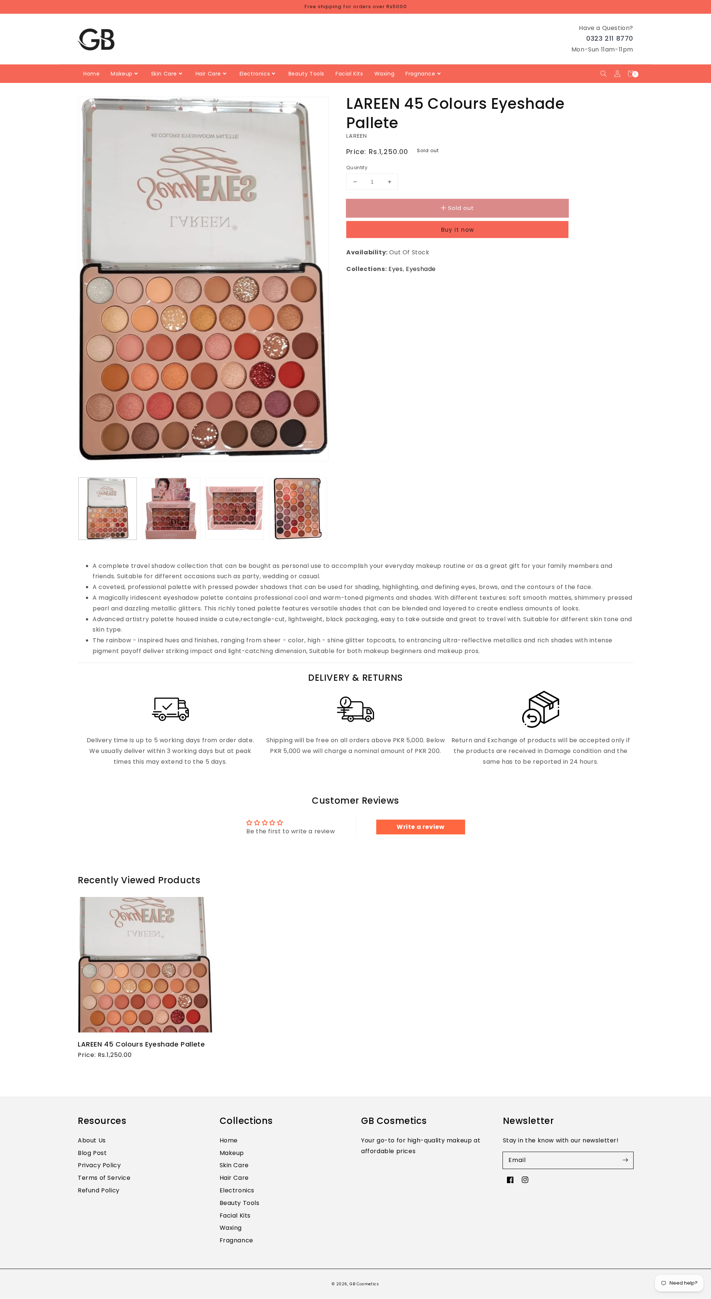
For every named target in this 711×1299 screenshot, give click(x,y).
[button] (603, 73)
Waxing (231, 1227)
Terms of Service (104, 1178)
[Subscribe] (625, 1160)
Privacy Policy (99, 1165)
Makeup (232, 1153)
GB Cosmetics (364, 1284)
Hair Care (234, 1178)
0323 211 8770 (609, 38)
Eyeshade (421, 269)
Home (229, 1140)
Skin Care (234, 1165)
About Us (92, 1140)
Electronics (237, 1190)
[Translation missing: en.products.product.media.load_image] (108, 508)
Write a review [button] (420, 827)
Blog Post (92, 1153)
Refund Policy (99, 1190)
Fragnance (236, 1240)
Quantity (356, 167)
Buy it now (457, 230)
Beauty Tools (240, 1203)
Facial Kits (235, 1215)
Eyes (395, 269)
